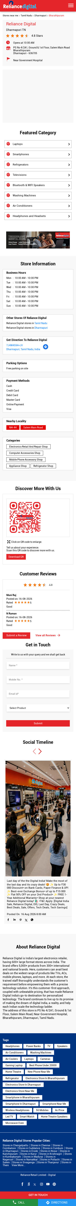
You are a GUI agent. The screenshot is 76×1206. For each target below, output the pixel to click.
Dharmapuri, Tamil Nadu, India (23, 349)
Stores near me (10, 15)
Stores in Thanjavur (48, 1162)
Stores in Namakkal (27, 1159)
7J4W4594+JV (14, 345)
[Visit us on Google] (28, 1184)
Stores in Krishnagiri (50, 1153)
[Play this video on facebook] (38, 819)
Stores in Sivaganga (23, 1162)
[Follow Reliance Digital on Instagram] (41, 1184)
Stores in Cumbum (53, 1148)
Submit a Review (16, 635)
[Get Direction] (45, 348)
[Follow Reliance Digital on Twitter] (35, 1184)
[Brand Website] (54, 1184)
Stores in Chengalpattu (15, 1145)
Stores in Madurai (33, 1156)
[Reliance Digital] (19, 5)
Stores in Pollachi (50, 1159)
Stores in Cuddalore (29, 1148)
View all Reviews (46, 635)
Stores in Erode (29, 1151)
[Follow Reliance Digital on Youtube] (47, 1184)
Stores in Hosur (48, 1151)
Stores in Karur (28, 1153)
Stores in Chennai (40, 1145)
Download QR (16, 556)
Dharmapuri (40, 15)
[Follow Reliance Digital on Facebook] (22, 1184)
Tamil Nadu (26, 15)
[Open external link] (38, 1197)
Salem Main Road (33, 427)
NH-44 (13, 427)
